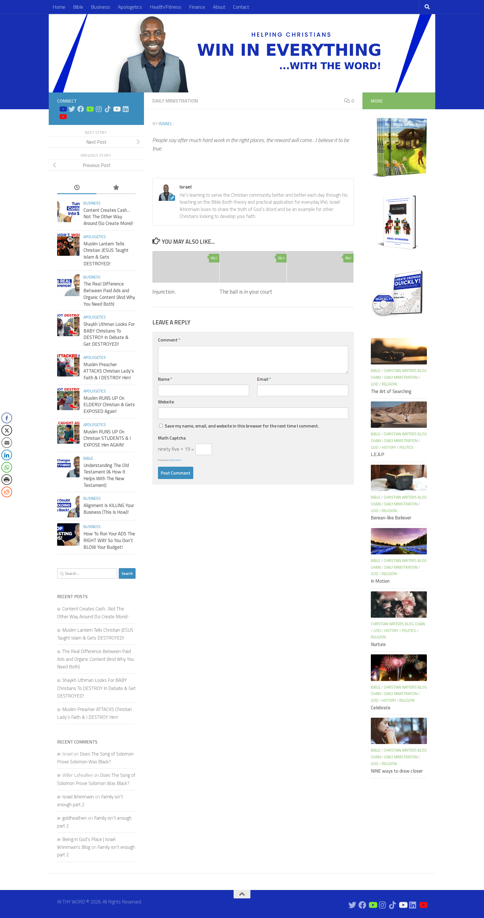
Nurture (378, 644)
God (374, 384)
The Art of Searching (391, 391)
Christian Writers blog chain (398, 624)
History (389, 447)
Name (165, 379)
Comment (169, 339)
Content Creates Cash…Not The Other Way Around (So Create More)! (108, 216)
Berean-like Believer (391, 517)
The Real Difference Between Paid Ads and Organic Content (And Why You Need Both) (109, 293)
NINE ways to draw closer (397, 771)
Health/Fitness (165, 7)
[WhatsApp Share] (6, 467)
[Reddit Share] (6, 492)
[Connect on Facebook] (80, 109)
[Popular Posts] (116, 187)
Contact (241, 7)
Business (100, 7)
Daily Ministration (175, 100)
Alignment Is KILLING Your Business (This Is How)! (108, 509)
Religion (389, 384)
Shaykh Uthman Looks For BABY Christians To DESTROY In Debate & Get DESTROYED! (109, 334)
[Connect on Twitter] (71, 109)
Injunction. (164, 291)
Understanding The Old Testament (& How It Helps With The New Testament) (106, 475)
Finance (197, 7)
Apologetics (130, 7)
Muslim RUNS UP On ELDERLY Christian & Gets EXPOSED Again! (109, 404)
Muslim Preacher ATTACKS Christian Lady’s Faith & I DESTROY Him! (108, 371)
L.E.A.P (377, 454)
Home (59, 7)
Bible (78, 7)
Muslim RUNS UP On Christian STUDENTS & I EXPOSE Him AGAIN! (107, 438)
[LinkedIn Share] (6, 455)
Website (166, 401)
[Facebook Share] (6, 418)
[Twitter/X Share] (6, 430)
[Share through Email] (6, 442)
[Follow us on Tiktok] (107, 109)
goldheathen (74, 818)
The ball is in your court (246, 291)
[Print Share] (6, 479)
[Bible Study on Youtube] (62, 109)
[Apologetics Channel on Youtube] (62, 116)
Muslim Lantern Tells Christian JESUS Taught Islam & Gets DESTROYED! (106, 253)
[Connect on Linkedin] (125, 109)
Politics (406, 447)
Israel (165, 123)
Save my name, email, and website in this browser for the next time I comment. (242, 425)
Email (264, 379)
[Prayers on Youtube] (116, 109)
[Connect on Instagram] (98, 109)
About (219, 7)
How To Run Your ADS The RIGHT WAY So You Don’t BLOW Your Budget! (109, 540)
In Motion (380, 581)
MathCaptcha (175, 460)
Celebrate (380, 707)
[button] (6, 503)
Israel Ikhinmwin (78, 796)
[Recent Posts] (76, 187)
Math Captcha (172, 437)
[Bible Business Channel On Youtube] (89, 109)
